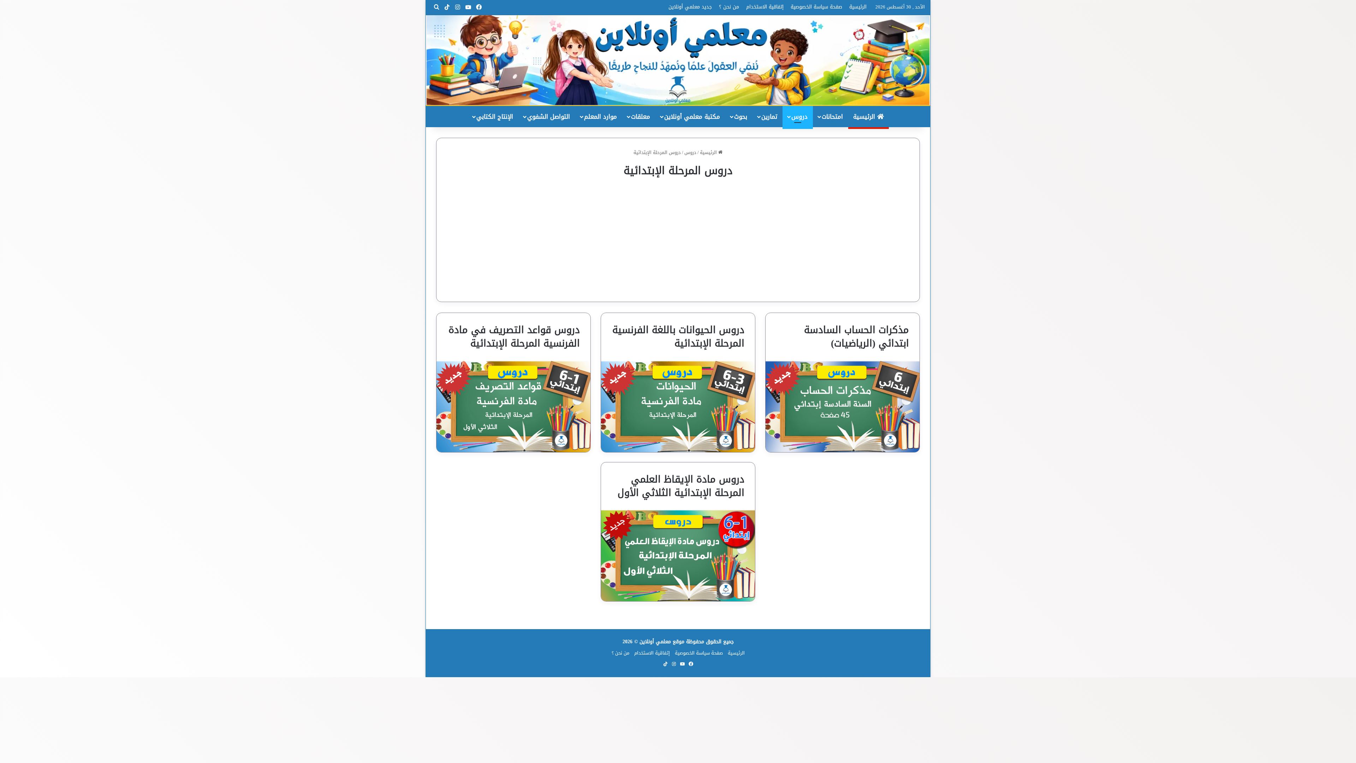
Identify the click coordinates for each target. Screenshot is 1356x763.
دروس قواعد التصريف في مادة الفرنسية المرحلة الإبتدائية (514, 337)
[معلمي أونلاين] (678, 60)
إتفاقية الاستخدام (765, 7)
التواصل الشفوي (548, 116)
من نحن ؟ (729, 7)
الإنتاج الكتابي (494, 116)
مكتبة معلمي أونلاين (692, 116)
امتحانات (832, 116)
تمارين (769, 116)
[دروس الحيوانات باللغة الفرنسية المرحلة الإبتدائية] (678, 406)
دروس (799, 116)
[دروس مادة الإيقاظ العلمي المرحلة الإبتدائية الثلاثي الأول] (678, 555)
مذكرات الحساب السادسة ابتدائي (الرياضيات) (856, 337)
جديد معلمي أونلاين (690, 7)
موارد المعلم (600, 116)
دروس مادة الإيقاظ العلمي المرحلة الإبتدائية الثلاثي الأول (681, 486)
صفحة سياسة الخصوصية (816, 7)
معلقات (640, 116)
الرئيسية (858, 7)
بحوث (740, 116)
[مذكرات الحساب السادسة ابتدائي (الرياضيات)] (843, 406)
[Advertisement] (678, 234)
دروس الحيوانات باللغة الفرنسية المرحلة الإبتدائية (678, 337)
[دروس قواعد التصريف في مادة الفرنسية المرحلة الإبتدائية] (513, 406)
